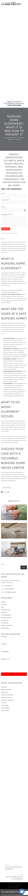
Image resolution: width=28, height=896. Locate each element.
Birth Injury (4, 604)
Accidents (3, 602)
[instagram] (14, 885)
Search (2, 564)
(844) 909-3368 (10, 589)
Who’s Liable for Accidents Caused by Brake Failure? (13, 867)
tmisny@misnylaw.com (14, 103)
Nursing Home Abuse (6, 487)
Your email (3, 644)
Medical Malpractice (6, 615)
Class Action (4, 612)
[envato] (19, 885)
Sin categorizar (4, 622)
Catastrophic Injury (6, 609)
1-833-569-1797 (9, 585)
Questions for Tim (5, 659)
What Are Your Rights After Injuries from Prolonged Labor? (14, 876)
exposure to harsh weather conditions (11, 294)
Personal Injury (4, 620)
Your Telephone (5, 651)
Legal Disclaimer (14, 102)
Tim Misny (18, 139)
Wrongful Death (5, 628)
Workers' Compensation (7, 625)
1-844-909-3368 (14, 105)
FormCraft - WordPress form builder (9, 233)
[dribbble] (16, 885)
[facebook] (9, 885)
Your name (3, 636)
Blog (2, 607)
